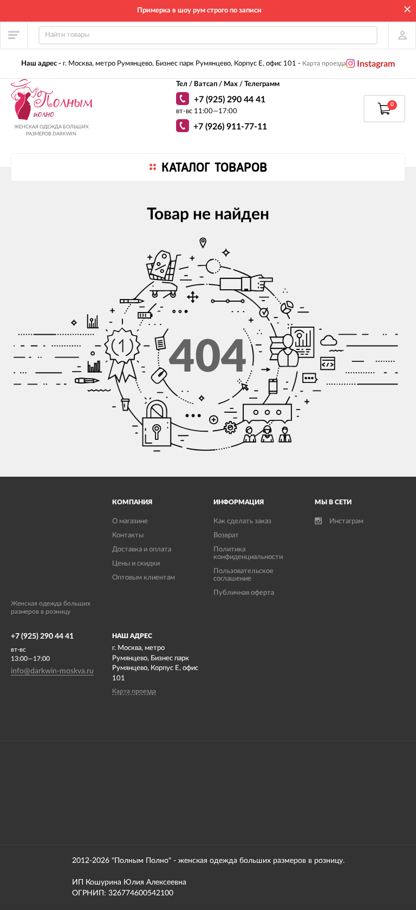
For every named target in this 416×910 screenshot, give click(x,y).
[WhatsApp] (184, 100)
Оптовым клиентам (143, 577)
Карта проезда (324, 63)
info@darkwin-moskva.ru (52, 671)
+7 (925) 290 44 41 (229, 99)
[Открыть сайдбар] (14, 35)
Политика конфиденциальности (248, 553)
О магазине (130, 521)
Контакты (128, 535)
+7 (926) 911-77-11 (230, 126)
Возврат (226, 535)
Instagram (375, 64)
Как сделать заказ (242, 521)
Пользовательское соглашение (243, 575)
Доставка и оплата (141, 549)
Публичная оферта (243, 592)
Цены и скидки (136, 563)
